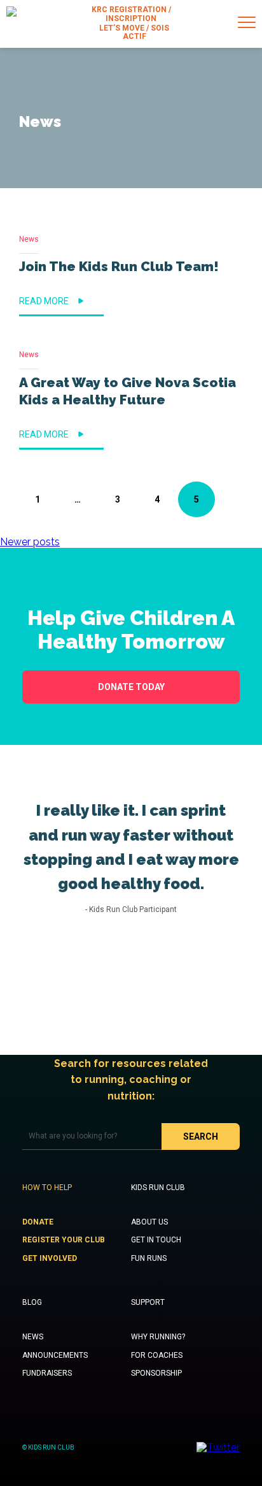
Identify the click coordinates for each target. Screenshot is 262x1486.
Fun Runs (149, 1258)
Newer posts (30, 542)
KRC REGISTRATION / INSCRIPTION (131, 14)
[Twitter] (251, 504)
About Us (149, 1221)
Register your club (63, 1239)
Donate (37, 1221)
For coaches (157, 1355)
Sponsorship (156, 1373)
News (29, 239)
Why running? (158, 1336)
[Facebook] (251, 491)
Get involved (49, 1258)
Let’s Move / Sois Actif (134, 32)
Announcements (55, 1355)
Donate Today (131, 687)
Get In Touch (156, 1239)
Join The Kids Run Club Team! (119, 266)
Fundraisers (47, 1373)
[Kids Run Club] (11, 23)
